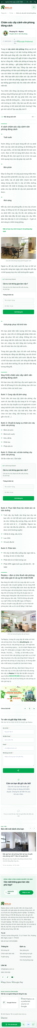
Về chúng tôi (5, 950)
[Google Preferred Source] (25, 41)
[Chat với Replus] (33, 1024)
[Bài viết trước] (30, 828)
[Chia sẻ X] (29, 708)
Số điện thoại (7, 736)
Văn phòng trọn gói (26, 953)
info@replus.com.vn (7, 969)
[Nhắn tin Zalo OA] (28, 1024)
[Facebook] (3, 977)
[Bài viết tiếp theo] (34, 828)
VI (27, 2)
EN (31, 2)
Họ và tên (6, 728)
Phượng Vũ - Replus (16, 31)
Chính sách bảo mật (7, 953)
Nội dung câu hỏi (8, 753)
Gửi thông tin (18, 312)
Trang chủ (3, 13)
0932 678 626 (14, 676)
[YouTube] (12, 977)
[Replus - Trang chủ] (6, 903)
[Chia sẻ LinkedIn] (34, 708)
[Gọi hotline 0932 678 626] (23, 1024)
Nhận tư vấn (26, 892)
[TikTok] (8, 977)
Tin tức (11, 13)
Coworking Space (25, 956)
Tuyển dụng (5, 956)
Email (5, 744)
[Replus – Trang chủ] (6, 7)
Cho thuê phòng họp (26, 960)
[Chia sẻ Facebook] (25, 708)
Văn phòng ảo (24, 950)
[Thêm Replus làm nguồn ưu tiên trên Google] (28, 1003)
